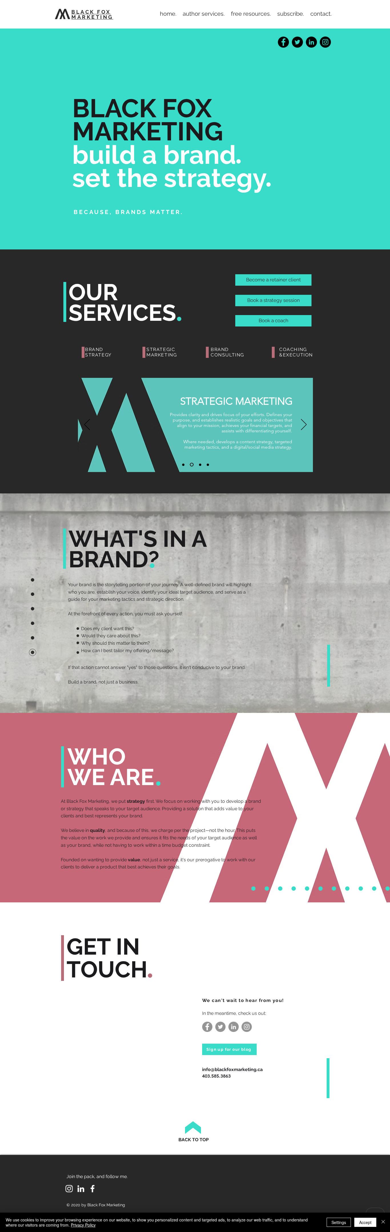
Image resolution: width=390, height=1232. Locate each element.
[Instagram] (325, 42)
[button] (204, 13)
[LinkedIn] (311, 42)
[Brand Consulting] (199, 465)
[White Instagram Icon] (69, 1188)
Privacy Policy (83, 1225)
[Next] (304, 425)
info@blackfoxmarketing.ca (232, 1069)
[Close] (383, 1222)
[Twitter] (297, 42)
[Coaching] (208, 464)
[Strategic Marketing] (191, 464)
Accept (365, 1222)
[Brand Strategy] (183, 464)
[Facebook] (283, 42)
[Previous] (87, 425)
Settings (338, 1222)
